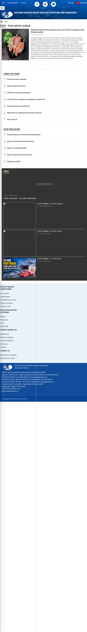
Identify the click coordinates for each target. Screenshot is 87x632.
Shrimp (3, 316)
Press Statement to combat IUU (18, 106)
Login (72, 3)
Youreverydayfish (12, 3)
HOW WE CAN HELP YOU (9, 330)
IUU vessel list (12, 119)
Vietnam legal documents (16, 86)
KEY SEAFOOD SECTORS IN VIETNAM (9, 311)
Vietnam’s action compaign (16, 79)
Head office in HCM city (9, 355)
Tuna (2, 323)
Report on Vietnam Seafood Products (20, 141)
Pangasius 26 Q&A (13, 161)
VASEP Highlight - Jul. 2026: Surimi (49, 231)
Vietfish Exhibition (7, 341)
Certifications (5, 297)
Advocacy (4, 344)
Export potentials (7, 303)
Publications (5, 334)
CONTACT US (5, 351)
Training (3, 347)
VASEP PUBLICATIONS (12, 129)
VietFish (23, 3)
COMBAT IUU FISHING (12, 74)
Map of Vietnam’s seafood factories (19, 155)
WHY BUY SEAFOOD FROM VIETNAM (7, 288)
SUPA (3, 3)
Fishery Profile (6, 306)
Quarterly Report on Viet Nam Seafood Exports (23, 135)
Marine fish (4, 326)
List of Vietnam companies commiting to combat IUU (26, 99)
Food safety (5, 293)
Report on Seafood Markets (17, 148)
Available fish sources (8, 300)
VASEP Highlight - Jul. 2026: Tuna (49, 259)
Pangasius (4, 320)
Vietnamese (83, 3)
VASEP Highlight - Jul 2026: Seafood (50, 204)
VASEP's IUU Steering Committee (19, 93)
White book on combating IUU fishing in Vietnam (24, 113)
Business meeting (7, 337)
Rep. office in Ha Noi (8, 358)
